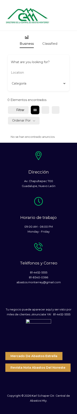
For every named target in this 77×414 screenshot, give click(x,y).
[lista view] (45, 110)
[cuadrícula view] (35, 110)
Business (27, 44)
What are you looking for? (30, 62)
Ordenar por (21, 120)
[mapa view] (55, 110)
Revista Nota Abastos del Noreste (37, 367)
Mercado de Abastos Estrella (33, 356)
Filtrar (20, 110)
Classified (49, 44)
